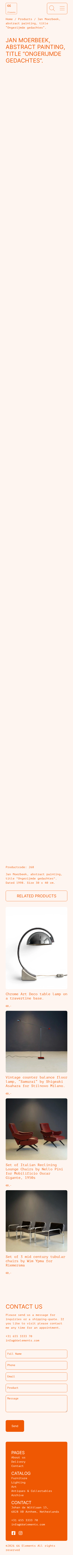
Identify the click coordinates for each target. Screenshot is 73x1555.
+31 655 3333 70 (24, 1520)
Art (14, 1486)
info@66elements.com (28, 1524)
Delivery (18, 1461)
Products (25, 19)
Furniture (19, 1478)
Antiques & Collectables (31, 1491)
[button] (52, 8)
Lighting (18, 1482)
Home (9, 19)
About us (18, 1457)
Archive (17, 1495)
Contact (17, 1466)
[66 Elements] (11, 8)
